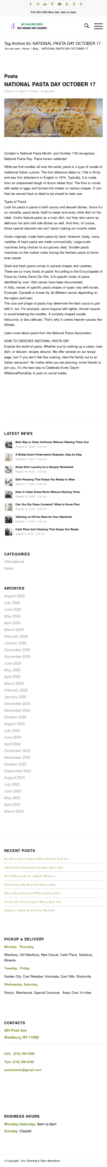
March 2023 (14, 811)
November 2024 (17, 710)
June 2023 (12, 790)
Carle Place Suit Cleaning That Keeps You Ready (47, 529)
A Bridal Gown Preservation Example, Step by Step (48, 454)
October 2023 (15, 764)
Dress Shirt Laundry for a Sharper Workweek (44, 467)
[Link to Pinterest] (52, 4)
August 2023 (14, 777)
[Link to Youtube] (59, 4)
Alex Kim (49, 91)
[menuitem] (84, 26)
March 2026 (14, 629)
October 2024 (15, 716)
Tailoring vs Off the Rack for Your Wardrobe (43, 517)
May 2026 (12, 616)
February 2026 (16, 636)
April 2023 (12, 804)
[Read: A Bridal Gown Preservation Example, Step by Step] (8, 457)
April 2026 (12, 622)
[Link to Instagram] (37, 4)
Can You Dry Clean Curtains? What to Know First (47, 504)
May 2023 (12, 797)
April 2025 (12, 676)
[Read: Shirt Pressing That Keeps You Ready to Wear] (8, 482)
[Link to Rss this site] (81, 4)
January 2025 (15, 696)
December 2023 (17, 750)
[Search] (84, 26)
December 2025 (17, 649)
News (34, 91)
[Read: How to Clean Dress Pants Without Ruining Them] (8, 494)
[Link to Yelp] (66, 4)
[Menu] (96, 26)
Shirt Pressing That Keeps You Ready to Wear (45, 479)
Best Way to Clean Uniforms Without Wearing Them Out (52, 442)
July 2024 (12, 730)
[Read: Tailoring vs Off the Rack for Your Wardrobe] (8, 519)
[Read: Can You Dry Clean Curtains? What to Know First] (8, 507)
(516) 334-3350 (24, 1053)
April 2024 (12, 743)
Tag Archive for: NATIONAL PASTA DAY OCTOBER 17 (52, 43)
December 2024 (17, 703)
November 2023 (17, 757)
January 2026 (15, 642)
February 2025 (16, 690)
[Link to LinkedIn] (45, 4)
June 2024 (12, 737)
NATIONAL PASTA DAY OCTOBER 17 (50, 84)
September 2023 (17, 770)
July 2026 (12, 602)
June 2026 (12, 609)
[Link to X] (73, 4)
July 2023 (12, 784)
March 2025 (14, 683)
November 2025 (17, 656)
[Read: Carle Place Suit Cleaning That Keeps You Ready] (8, 532)
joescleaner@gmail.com (23, 1069)
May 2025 (12, 669)
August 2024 (14, 723)
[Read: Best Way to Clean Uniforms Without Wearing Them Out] (8, 444)
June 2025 (12, 663)
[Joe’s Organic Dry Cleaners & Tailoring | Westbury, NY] (43, 26)
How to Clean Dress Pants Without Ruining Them (47, 492)
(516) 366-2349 (23, 1061)
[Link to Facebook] (30, 4)
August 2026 (14, 595)
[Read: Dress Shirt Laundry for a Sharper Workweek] (8, 469)
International (14, 561)
